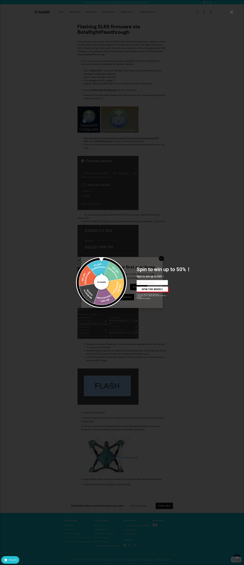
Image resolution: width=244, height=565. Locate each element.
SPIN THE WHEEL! (152, 289)
